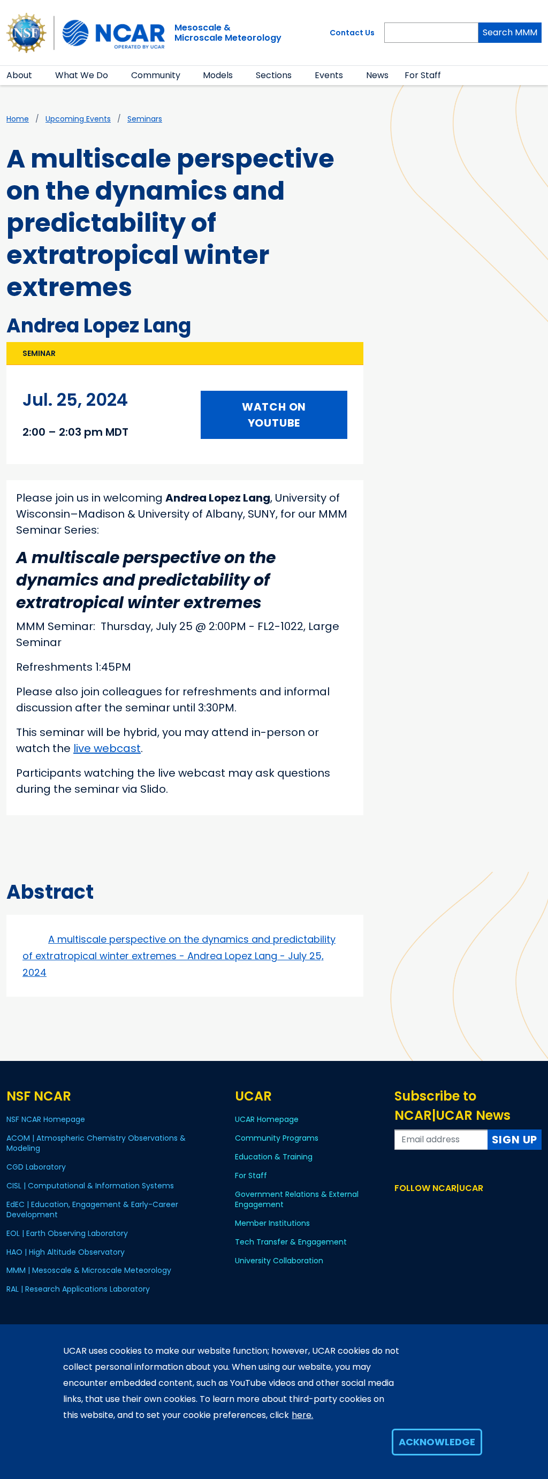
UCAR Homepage (267, 1119)
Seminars (144, 118)
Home (17, 118)
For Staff (423, 75)
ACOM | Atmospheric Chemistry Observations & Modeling (96, 1143)
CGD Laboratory (36, 1167)
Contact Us (352, 32)
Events (329, 75)
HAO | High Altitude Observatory (65, 1252)
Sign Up (515, 1139)
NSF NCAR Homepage (45, 1119)
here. (302, 1415)
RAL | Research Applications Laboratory (78, 1289)
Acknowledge (437, 1441)
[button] (38, 75)
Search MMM (510, 32)
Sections (274, 75)
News (377, 75)
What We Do (81, 75)
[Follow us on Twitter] (416, 1208)
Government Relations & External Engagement (297, 1199)
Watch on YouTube (274, 414)
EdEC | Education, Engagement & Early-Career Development (92, 1209)
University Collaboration (279, 1260)
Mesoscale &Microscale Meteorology (227, 32)
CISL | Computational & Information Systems (90, 1185)
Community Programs (276, 1138)
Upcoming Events (78, 118)
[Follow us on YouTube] (447, 1208)
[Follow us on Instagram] (432, 1208)
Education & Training (274, 1156)
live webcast (107, 748)
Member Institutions (272, 1223)
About (19, 75)
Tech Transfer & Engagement (291, 1242)
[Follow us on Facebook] (401, 1208)
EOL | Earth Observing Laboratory (67, 1233)
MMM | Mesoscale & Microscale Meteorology (88, 1270)
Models (218, 75)
